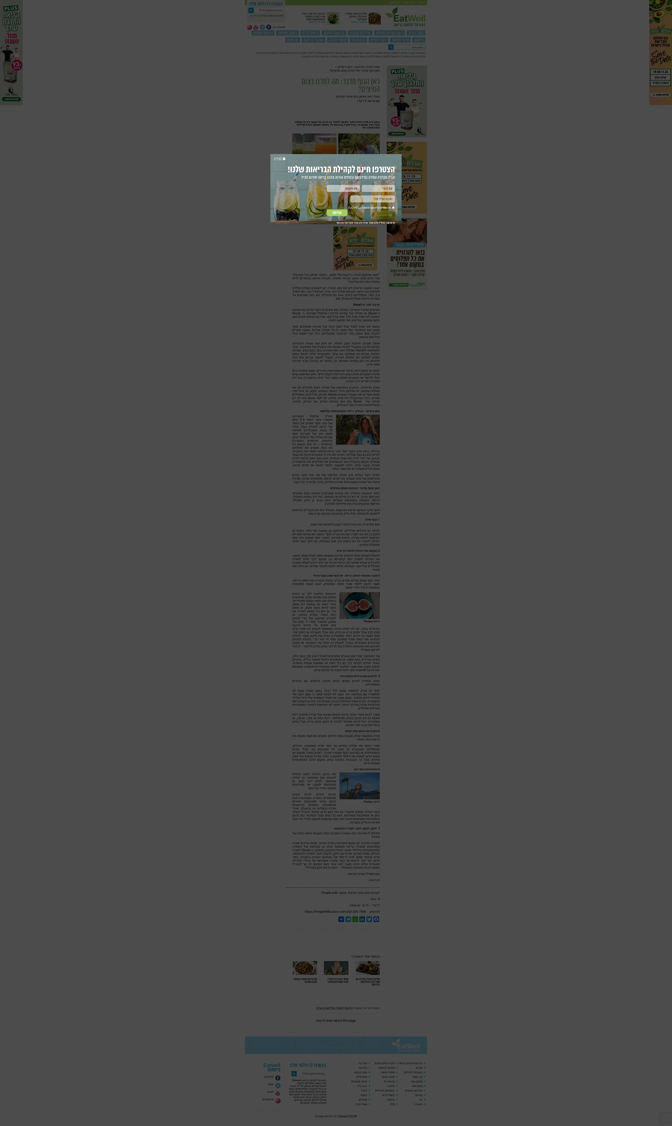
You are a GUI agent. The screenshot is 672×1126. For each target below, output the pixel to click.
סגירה (278, 159)
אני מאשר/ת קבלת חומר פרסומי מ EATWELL (369, 207)
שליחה (337, 212)
